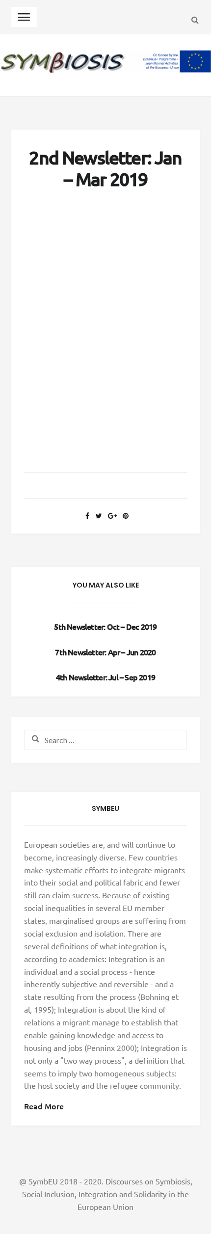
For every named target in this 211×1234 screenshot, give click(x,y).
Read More (44, 1105)
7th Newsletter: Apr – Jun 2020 (105, 651)
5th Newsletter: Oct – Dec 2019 (105, 626)
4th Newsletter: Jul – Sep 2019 (105, 676)
